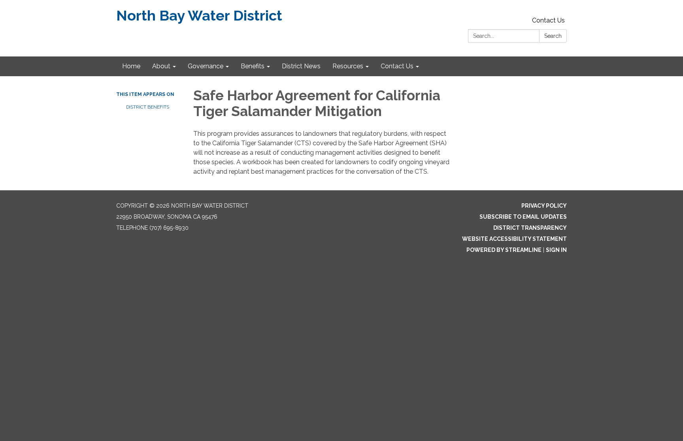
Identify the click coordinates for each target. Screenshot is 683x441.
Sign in (556, 250)
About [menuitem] (161, 66)
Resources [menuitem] (347, 66)
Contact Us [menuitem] (397, 66)
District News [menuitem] (301, 66)
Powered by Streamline (503, 250)
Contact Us (548, 20)
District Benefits (147, 107)
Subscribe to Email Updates (523, 217)
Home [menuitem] (131, 66)
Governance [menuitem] (205, 66)
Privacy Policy (544, 206)
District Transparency (530, 228)
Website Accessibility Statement (514, 239)
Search (553, 36)
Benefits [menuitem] (252, 66)
